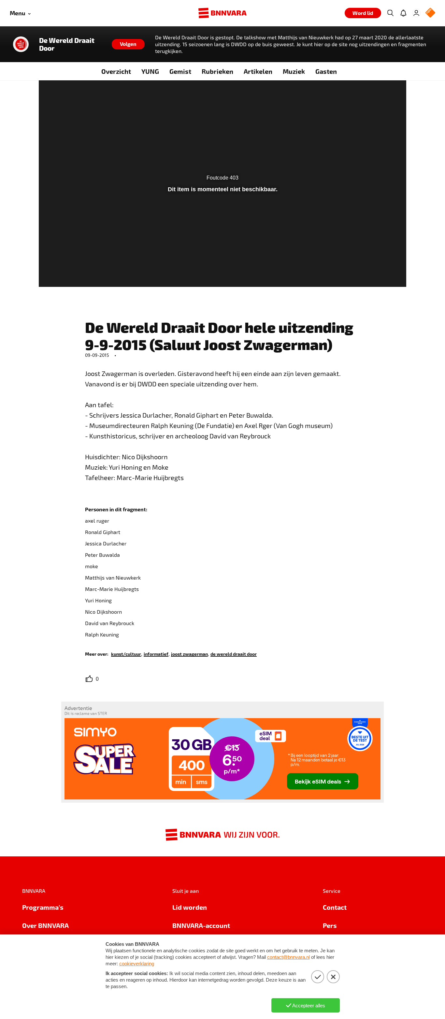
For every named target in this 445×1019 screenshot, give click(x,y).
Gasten (326, 71)
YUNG (150, 71)
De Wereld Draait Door (66, 44)
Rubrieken (217, 71)
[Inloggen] (416, 13)
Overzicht (116, 71)
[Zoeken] (390, 13)
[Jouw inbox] (403, 13)
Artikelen (258, 71)
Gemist (180, 71)
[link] (126, 653)
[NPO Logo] (430, 13)
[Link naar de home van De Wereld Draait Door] (21, 44)
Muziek (294, 71)
